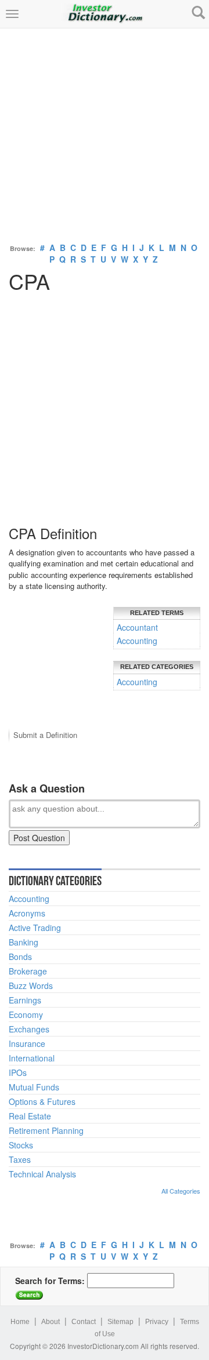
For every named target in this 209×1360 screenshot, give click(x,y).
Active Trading (35, 927)
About (50, 1322)
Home (20, 1322)
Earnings (25, 1000)
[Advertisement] (104, 132)
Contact (83, 1322)
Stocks (21, 1145)
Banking (23, 942)
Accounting (137, 640)
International (32, 1058)
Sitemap (120, 1322)
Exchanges (29, 1029)
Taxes (20, 1159)
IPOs (18, 1072)
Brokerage (28, 971)
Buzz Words (31, 985)
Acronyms (27, 913)
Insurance (27, 1043)
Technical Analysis (42, 1174)
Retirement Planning (46, 1130)
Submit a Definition (45, 734)
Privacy (156, 1322)
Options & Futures (42, 1101)
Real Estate (30, 1116)
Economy (26, 1014)
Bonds (20, 956)
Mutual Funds (34, 1087)
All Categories (180, 1190)
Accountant (137, 627)
